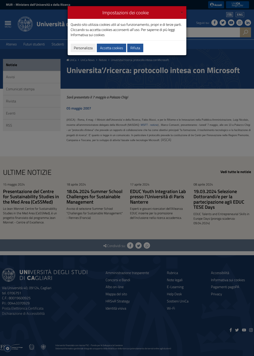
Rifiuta (135, 48)
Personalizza (83, 48)
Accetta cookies (111, 48)
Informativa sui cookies (88, 35)
